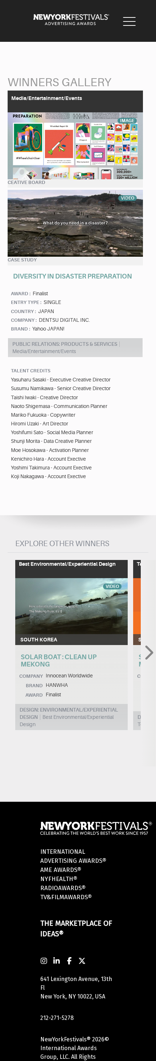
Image (127, 120)
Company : (24, 320)
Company (31, 676)
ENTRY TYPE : (26, 302)
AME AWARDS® (60, 870)
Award (34, 695)
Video (127, 198)
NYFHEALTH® (58, 879)
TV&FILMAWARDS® (66, 897)
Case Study (22, 260)
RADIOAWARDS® (63, 888)
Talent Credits (30, 370)
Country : (23, 311)
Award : (20, 293)
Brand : (20, 329)
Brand (34, 685)
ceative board (26, 182)
